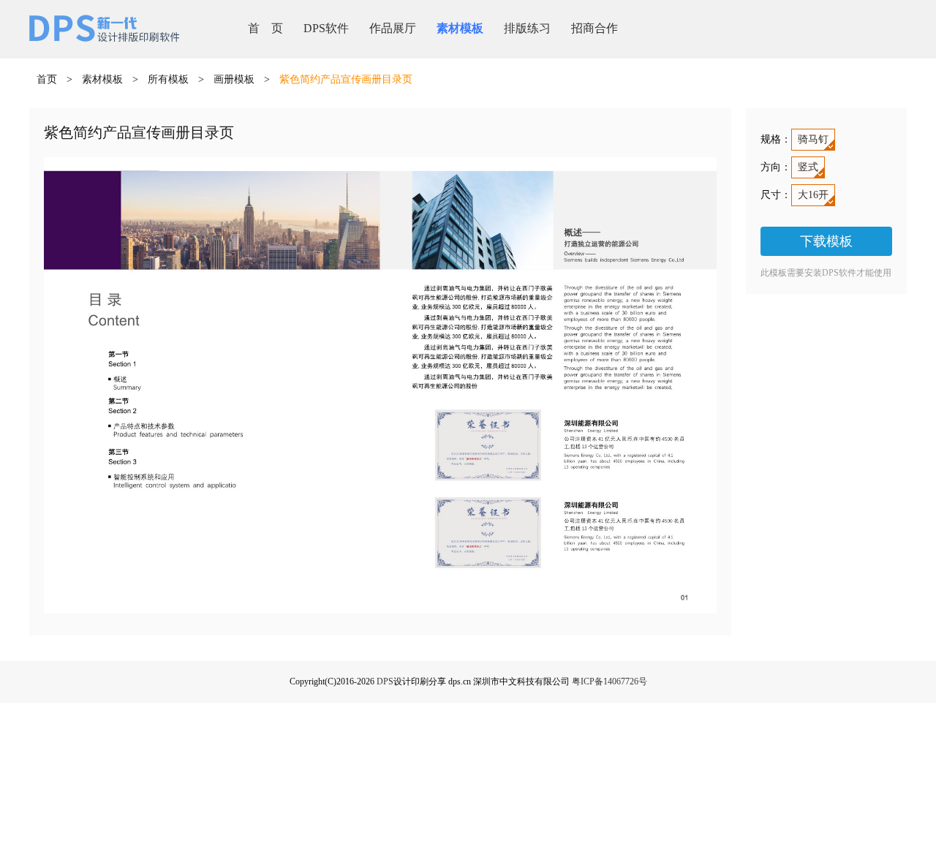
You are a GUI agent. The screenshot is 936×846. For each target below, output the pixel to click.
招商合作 (594, 28)
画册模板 (234, 79)
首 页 (265, 28)
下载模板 (826, 241)
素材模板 (460, 28)
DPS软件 (326, 28)
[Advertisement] (468, 739)
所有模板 (168, 79)
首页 (47, 79)
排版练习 (527, 28)
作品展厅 (392, 28)
